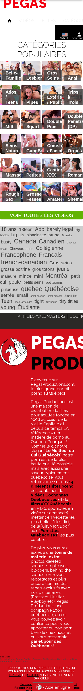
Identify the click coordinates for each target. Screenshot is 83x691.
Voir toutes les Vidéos (41, 215)
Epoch (15, 675)
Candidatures (21, 661)
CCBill (33, 675)
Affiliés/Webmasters (41, 316)
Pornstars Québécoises (45, 532)
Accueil (3, 659)
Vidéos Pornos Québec (20, 659)
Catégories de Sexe (67, 659)
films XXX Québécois (51, 504)
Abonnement (6, 661)
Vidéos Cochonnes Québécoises (49, 497)
